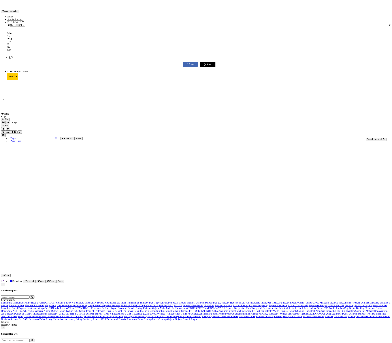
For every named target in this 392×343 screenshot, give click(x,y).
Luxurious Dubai (9, 308)
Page (14, 122)
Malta (163, 308)
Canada (184, 311)
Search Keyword (374, 139)
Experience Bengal (318, 305)
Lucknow (68, 302)
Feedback (68, 138)
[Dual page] (3, 135)
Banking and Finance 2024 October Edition (369, 316)
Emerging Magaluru (171, 311)
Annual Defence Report (105, 308)
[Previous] (55, 138)
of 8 (4, 125)
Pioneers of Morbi (264, 316)
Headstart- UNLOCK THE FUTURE (66, 313)
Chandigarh (18, 302)
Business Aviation (223, 305)
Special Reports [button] (15, 19)
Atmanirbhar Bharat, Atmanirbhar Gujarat (218, 313)
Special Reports (178, 302)
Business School (114, 311)
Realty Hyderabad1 (211, 316)
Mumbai (191, 302)
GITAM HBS (81, 308)
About (78, 138)
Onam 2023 (117, 316)
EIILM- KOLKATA (208, 311)
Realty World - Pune (292, 316)
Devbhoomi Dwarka (116, 319)
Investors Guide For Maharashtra (362, 311)
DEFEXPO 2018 (336, 305)
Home (10, 16)
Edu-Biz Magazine (370, 302)
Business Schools (288, 311)
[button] (11, 57)
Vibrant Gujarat (151, 308)
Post (209, 64)
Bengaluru (79, 302)
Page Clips (15, 141)
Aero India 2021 (328, 311)
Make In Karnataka (175, 308)
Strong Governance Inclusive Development (39, 316)
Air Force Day (361, 305)
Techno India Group (75, 311)
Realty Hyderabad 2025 (94, 319)
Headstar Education (281, 302)
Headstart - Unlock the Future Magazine (288, 313)
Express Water (67, 308)
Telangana (370, 308)
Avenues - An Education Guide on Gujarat (177, 313)
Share (191, 64)
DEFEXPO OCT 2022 (319, 313)
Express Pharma (241, 305)
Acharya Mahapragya (32, 311)
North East (209, 305)
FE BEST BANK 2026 (132, 305)
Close (60, 281)
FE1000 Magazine (320, 302)
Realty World (272, 311)
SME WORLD (165, 305)
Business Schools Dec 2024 (209, 302)
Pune (9, 302)
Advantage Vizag (73, 319)
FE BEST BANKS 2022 (135, 313)
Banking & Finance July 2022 (253, 313)
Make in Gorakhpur (150, 311)
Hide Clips (5, 115)
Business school (16, 305)
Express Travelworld (298, 305)
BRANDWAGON (46, 302)
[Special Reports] (196, 5)
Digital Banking (356, 308)
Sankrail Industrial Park (308, 311)
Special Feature (163, 302)
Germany (349, 305)
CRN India (54, 308)
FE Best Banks (40, 313)
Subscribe (12, 76)
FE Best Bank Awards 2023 (97, 316)
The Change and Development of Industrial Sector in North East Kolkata (281, 308)
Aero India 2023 (9, 316)
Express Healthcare (278, 305)
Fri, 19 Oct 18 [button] (14, 22)
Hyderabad (98, 302)
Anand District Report (54, 311)
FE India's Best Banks (340, 302)
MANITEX (16, 311)
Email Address (14, 71)
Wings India (50, 305)
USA (91, 308)
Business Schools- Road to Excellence (104, 313)
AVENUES (191, 308)
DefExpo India (118, 302)
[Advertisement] (75, 89)
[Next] (56, 138)
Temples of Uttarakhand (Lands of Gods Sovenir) (177, 316)
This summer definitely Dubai (140, 302)
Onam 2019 (322, 308)
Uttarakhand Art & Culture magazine (74, 305)
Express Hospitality (258, 305)
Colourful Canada (126, 308)
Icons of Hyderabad (95, 311)
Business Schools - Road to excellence (367, 313)
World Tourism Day (338, 308)
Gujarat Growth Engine (186, 319)
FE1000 (152, 313)
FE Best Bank (259, 311)
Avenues (356, 302)
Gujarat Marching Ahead (239, 311)
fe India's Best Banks (193, 305)
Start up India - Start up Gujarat (159, 319)
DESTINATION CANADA (211, 308)
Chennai (89, 302)
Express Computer (378, 305)
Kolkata (59, 302)
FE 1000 (178, 305)
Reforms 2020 (151, 305)
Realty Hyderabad (232, 302)
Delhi (4, 302)
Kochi (108, 302)
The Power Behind (131, 311)
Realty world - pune (301, 302)
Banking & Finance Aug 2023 (138, 316)
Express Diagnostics (235, 308)
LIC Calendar (248, 302)
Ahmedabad (30, 302)
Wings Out (43, 308)
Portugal (140, 308)
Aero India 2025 (263, 302)
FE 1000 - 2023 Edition (71, 316)
